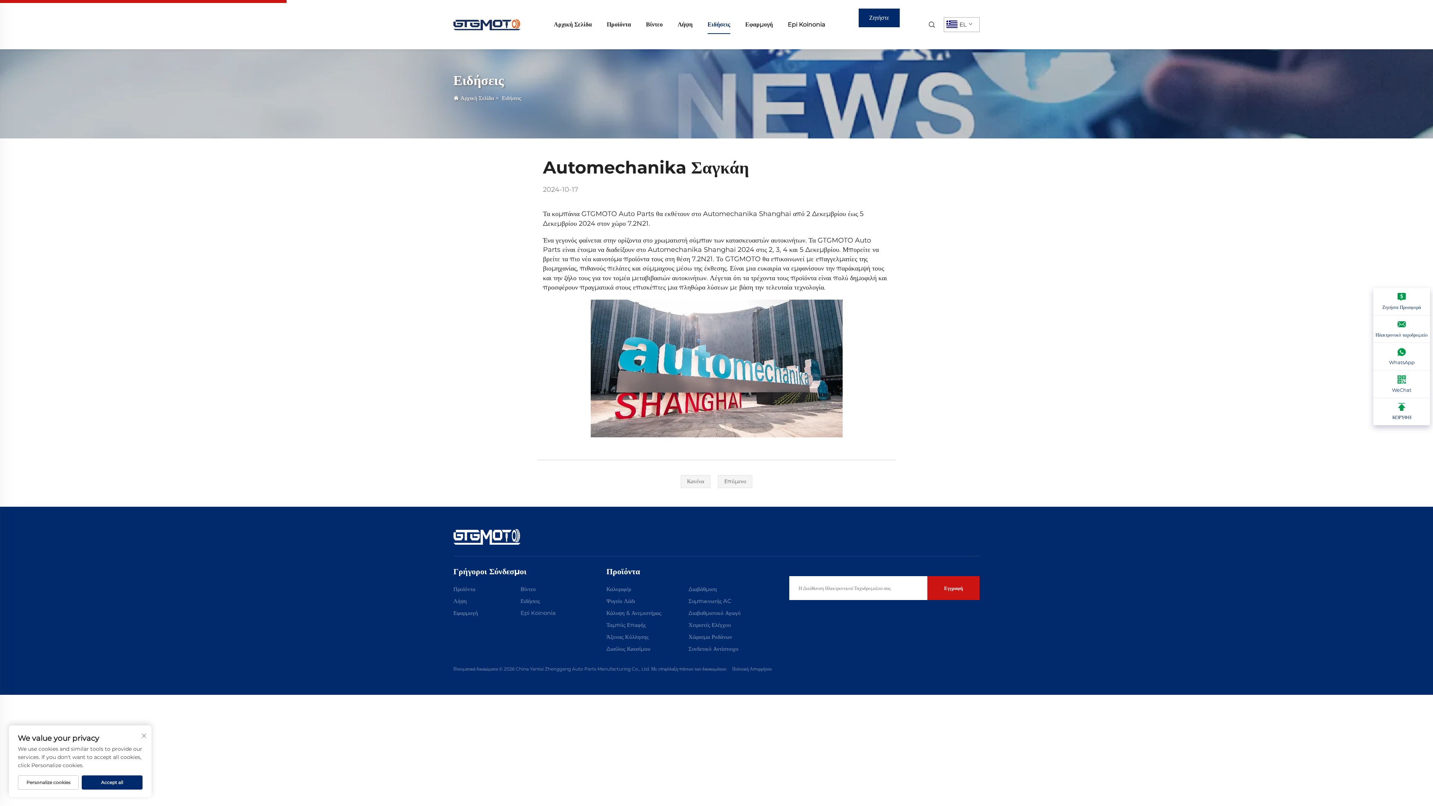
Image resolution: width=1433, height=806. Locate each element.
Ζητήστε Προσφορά (879, 20)
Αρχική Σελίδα (573, 24)
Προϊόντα (619, 24)
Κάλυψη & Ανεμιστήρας (633, 612)
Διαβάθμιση (703, 589)
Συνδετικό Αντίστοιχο (714, 648)
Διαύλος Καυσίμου (628, 648)
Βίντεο (654, 24)
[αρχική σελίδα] (487, 24)
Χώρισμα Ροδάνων (710, 636)
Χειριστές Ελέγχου (710, 624)
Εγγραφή (953, 588)
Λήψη (685, 24)
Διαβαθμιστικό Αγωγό (715, 612)
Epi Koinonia (806, 24)
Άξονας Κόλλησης (627, 636)
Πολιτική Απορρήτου (752, 669)
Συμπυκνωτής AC (710, 600)
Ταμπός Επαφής (626, 624)
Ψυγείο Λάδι (620, 600)
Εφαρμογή (759, 24)
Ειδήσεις (719, 24)
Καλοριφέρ (618, 589)
